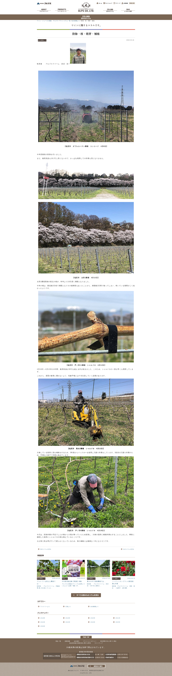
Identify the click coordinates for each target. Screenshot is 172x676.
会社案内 (76, 641)
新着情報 (67, 641)
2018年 (42, 618)
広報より (68, 606)
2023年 (67, 622)
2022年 (42, 622)
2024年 (92, 622)
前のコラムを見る (45, 549)
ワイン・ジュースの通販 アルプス (47, 21)
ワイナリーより (45, 606)
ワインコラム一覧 (65, 21)
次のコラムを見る (128, 549)
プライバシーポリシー (90, 641)
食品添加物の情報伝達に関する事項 (80, 643)
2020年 (92, 618)
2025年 (118, 622)
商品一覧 (58, 641)
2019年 (67, 618)
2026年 (42, 626)
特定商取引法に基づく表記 (108, 641)
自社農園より (76, 21)
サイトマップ (99, 643)
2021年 (118, 618)
